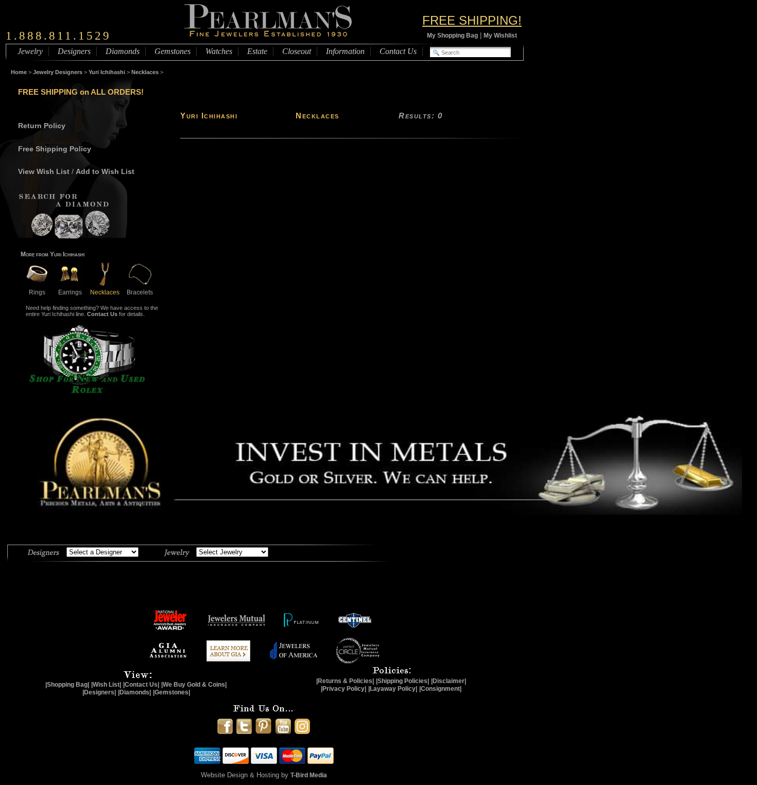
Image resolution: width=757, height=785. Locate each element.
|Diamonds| (134, 692)
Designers (74, 51)
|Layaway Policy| (392, 688)
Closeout (296, 51)
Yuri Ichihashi (107, 72)
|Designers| (99, 692)
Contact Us (398, 51)
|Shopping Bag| (67, 684)
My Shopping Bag (452, 35)
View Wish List (44, 171)
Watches (218, 51)
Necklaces (145, 72)
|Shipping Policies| (402, 681)
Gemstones (172, 51)
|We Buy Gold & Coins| (194, 684)
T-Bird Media (308, 775)
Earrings (70, 292)
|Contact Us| (141, 684)
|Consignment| (440, 688)
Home (19, 72)
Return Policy (41, 125)
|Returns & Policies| (345, 681)
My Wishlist (500, 35)
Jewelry (30, 51)
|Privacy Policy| (343, 688)
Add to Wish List (105, 171)
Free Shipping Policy (54, 149)
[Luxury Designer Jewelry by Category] (176, 551)
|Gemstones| (171, 692)
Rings (37, 292)
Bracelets (140, 292)
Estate (257, 51)
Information (345, 51)
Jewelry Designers (57, 72)
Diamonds (123, 51)
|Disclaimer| (448, 681)
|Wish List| (106, 684)
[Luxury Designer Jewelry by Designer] (43, 551)
